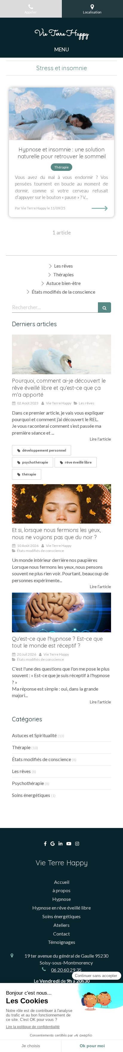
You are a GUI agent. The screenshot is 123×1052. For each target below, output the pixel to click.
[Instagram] (77, 844)
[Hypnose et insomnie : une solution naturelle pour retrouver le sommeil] (61, 114)
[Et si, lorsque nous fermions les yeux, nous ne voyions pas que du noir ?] (61, 504)
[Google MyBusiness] (52, 844)
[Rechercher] (104, 307)
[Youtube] (68, 844)
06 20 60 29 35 (66, 970)
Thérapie (21, 747)
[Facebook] (45, 844)
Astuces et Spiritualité (34, 735)
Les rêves (21, 771)
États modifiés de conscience (41, 759)
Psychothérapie (28, 783)
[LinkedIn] (60, 844)
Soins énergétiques (31, 795)
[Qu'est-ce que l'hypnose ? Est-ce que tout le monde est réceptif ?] (61, 612)
